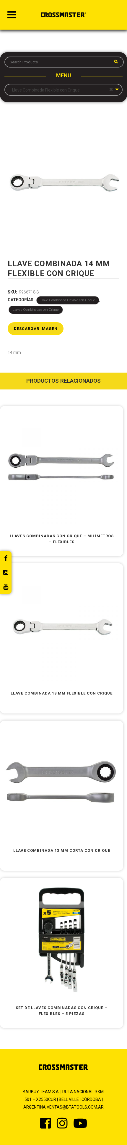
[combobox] (63, 90)
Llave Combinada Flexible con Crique (67, 300)
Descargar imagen (36, 328)
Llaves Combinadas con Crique (36, 310)
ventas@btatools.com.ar (75, 1107)
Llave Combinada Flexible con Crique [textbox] (61, 90)
